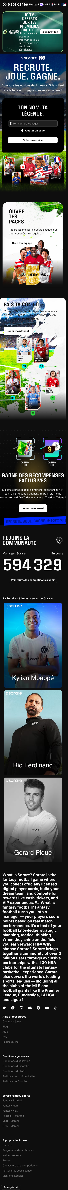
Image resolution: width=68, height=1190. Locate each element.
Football (34, 4)
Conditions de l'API (14, 1071)
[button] (50, 31)
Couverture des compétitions (20, 1165)
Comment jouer (12, 1021)
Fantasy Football (12, 1100)
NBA (47, 4)
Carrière (7, 1145)
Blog (5, 1026)
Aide (5, 1031)
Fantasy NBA (10, 1110)
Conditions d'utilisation (16, 1061)
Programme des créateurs (18, 1150)
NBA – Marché (11, 1126)
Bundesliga (28, 995)
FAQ (5, 1036)
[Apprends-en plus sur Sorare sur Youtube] (47, 1007)
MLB (57, 4)
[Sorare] (15, 4)
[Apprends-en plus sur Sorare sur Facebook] (13, 1007)
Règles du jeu (11, 1041)
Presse (6, 1160)
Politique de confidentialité (19, 1076)
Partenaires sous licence (17, 1170)
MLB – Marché (11, 1120)
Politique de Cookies (15, 1081)
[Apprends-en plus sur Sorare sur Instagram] (21, 1007)
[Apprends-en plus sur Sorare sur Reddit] (38, 1007)
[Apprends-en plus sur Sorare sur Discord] (30, 1007)
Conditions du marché (16, 1066)
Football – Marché (13, 1115)
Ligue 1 (16, 999)
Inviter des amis (12, 1155)
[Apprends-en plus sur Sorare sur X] (4, 1007)
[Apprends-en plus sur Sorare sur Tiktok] (56, 1007)
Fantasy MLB (10, 1105)
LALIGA (48, 995)
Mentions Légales (13, 1175)
